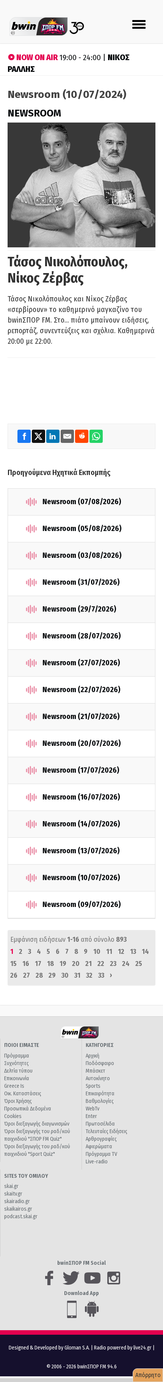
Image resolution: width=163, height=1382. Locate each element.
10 (96, 951)
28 (39, 975)
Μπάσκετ (95, 1071)
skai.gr (11, 1186)
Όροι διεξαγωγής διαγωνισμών (36, 1124)
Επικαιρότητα (100, 1093)
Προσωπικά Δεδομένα (27, 1109)
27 (26, 975)
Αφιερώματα (99, 1146)
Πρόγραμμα (16, 1056)
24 (126, 964)
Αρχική (92, 1056)
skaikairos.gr (18, 1209)
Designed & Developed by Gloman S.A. (49, 1348)
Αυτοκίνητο (98, 1078)
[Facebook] (24, 436)
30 (65, 975)
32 (89, 975)
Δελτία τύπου (18, 1071)
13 (133, 951)
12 (121, 951)
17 (38, 964)
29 (52, 975)
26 (13, 975)
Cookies (13, 1116)
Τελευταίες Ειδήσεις (106, 1131)
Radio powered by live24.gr (123, 1348)
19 (63, 964)
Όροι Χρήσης (18, 1101)
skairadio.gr (17, 1201)
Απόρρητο (148, 1375)
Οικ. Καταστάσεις (22, 1093)
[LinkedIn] (53, 436)
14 (145, 951)
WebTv (92, 1109)
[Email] (68, 436)
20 (76, 964)
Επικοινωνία (16, 1078)
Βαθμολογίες (100, 1101)
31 (77, 975)
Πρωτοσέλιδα (100, 1124)
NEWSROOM (34, 113)
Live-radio (97, 1161)
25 (138, 964)
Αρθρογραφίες (101, 1139)
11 (109, 951)
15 (13, 964)
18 (50, 964)
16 (25, 964)
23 (113, 964)
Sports (93, 1086)
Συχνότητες (16, 1063)
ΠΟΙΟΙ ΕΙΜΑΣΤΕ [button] (21, 1045)
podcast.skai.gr (21, 1216)
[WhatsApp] (96, 436)
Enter (91, 1116)
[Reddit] (82, 436)
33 (101, 975)
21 (88, 964)
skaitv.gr (13, 1194)
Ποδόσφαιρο (100, 1063)
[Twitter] (39, 436)
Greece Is (14, 1086)
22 (100, 964)
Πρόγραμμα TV (101, 1154)
